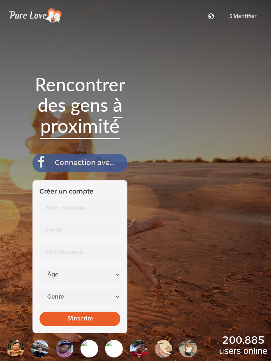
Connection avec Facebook (91, 162)
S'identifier (243, 16)
